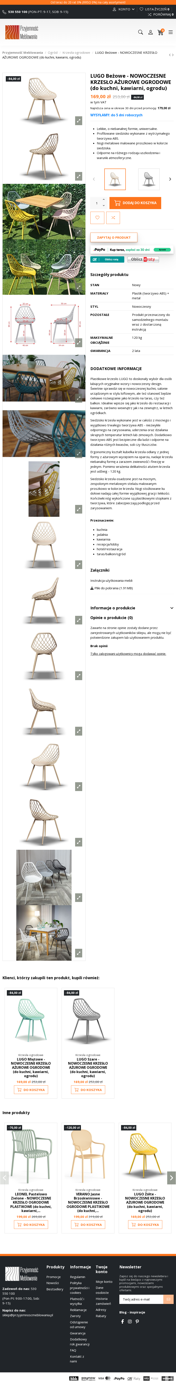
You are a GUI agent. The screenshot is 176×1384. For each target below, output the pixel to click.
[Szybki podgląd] (51, 1012)
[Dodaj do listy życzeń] (97, 218)
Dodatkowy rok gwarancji (80, 1341)
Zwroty (75, 1316)
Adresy (101, 1309)
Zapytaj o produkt (114, 237)
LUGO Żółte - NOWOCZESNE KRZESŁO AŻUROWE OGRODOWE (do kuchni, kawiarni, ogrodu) (145, 1202)
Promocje (53, 1277)
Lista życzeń (156, 9)
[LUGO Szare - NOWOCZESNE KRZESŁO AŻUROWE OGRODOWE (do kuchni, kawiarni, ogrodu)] (149, 179)
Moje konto (104, 1281)
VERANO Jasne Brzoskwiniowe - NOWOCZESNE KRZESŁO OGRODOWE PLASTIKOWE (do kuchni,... (88, 1202)
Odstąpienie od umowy (79, 1324)
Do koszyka (34, 1090)
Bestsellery (54, 1289)
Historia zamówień (103, 1301)
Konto (124, 9)
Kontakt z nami (77, 1359)
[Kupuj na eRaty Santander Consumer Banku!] (143, 259)
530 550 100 (17, 11)
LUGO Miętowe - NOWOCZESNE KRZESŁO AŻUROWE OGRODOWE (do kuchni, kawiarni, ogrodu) (31, 1067)
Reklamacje (78, 1310)
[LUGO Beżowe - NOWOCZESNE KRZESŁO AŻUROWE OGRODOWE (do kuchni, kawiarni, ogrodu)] (115, 179)
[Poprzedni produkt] (170, 55)
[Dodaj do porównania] (113, 218)
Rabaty (101, 1316)
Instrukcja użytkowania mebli (111, 580)
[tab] (132, 608)
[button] (4, 1177)
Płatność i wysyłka (77, 1301)
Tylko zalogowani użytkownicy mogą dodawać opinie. (128, 654)
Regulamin (77, 1277)
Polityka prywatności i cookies (79, 1288)
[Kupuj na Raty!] (107, 259)
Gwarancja (77, 1333)
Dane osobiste (102, 1290)
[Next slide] (170, 179)
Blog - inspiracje (132, 1312)
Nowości (52, 1283)
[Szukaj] (140, 32)
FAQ (73, 1350)
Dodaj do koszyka (139, 202)
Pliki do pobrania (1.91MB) (113, 588)
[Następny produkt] (173, 55)
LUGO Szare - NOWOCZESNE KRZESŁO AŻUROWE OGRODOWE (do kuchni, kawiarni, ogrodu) (88, 1067)
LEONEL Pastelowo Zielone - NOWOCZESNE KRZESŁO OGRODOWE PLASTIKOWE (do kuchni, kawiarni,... (31, 1202)
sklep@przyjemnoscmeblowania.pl (27, 1315)
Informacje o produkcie (112, 608)
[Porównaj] (51, 1004)
